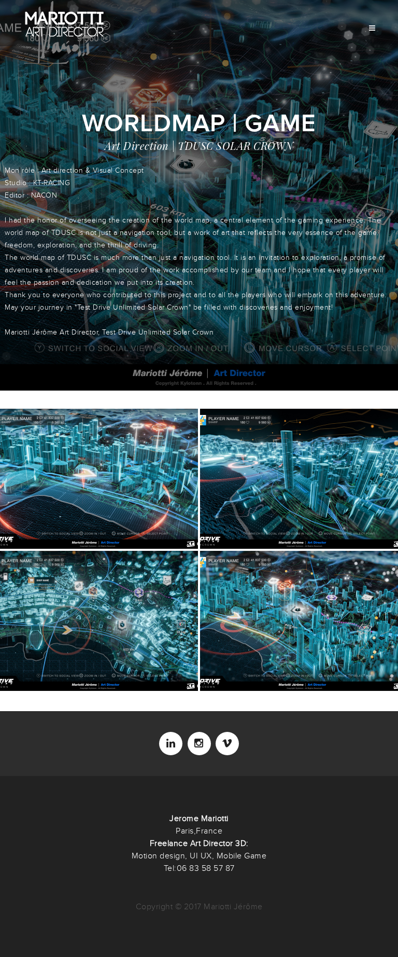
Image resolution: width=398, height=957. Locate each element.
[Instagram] (199, 743)
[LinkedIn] (170, 743)
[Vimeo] (227, 743)
